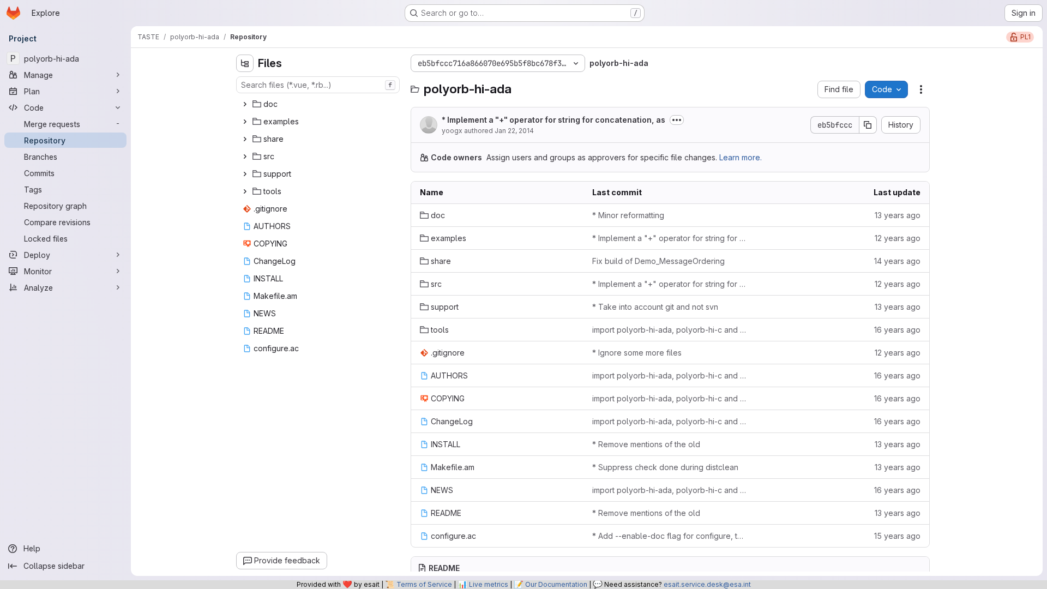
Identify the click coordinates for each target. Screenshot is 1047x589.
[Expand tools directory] (244, 191)
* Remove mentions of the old (646, 444)
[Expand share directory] (244, 139)
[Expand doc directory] (244, 104)
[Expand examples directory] (244, 121)
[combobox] (318, 84)
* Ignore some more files (637, 352)
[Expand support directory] (244, 174)
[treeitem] (319, 104)
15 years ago (897, 535)
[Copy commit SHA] (868, 125)
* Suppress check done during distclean (665, 467)
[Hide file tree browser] (245, 63)
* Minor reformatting (628, 215)
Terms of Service (424, 584)
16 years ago (897, 329)
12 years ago (897, 238)
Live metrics (488, 584)
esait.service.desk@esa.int (707, 584)
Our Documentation (556, 584)
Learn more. (740, 157)
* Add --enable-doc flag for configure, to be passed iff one (670, 535)
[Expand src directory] (244, 156)
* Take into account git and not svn (655, 306)
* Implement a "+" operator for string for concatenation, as (553, 119)
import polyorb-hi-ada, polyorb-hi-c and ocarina (670, 329)
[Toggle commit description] (677, 120)
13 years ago (897, 215)
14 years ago (897, 261)
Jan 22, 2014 (514, 131)
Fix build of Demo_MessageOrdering (658, 261)
